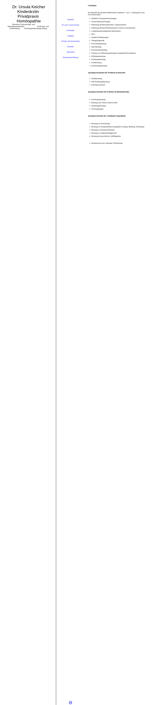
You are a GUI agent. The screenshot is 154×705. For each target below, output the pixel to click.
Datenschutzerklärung (70, 57)
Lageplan (70, 36)
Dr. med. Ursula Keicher (70, 25)
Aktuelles (70, 47)
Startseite (70, 19)
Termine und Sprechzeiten (70, 41)
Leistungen (70, 30)
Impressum (70, 52)
